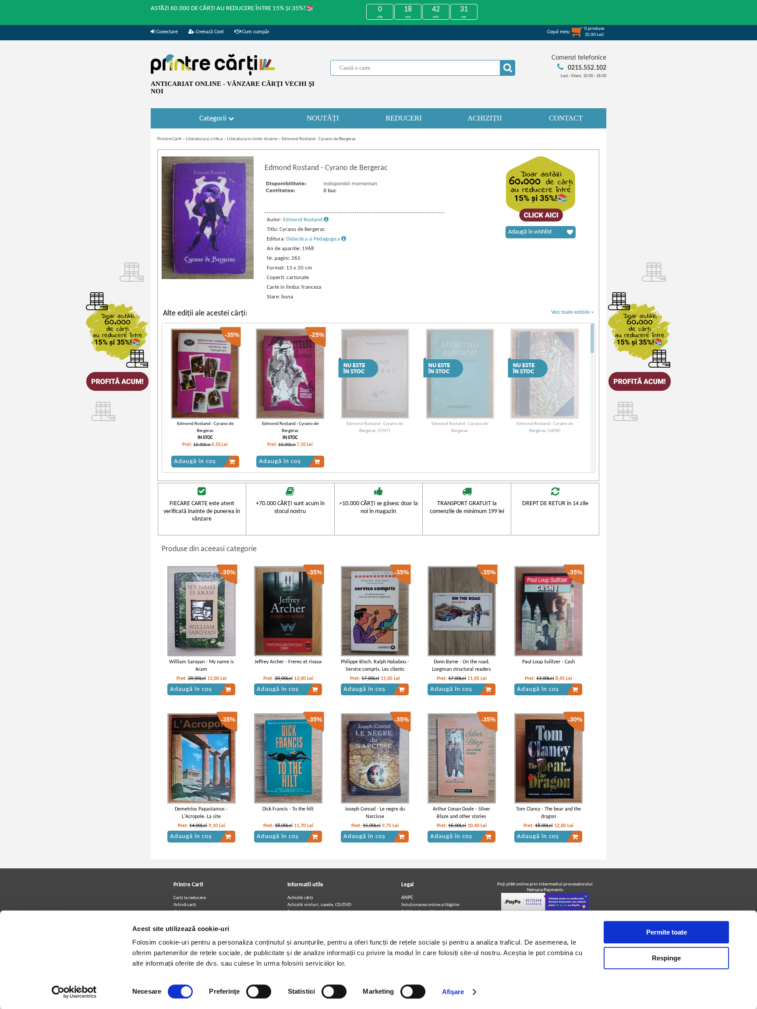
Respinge (666, 958)
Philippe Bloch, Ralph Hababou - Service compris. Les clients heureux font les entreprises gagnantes (375, 673)
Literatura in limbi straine (252, 139)
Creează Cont (209, 32)
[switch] (258, 991)
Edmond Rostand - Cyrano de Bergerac (319, 139)
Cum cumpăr (255, 32)
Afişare (453, 991)
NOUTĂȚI (323, 118)
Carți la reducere (189, 898)
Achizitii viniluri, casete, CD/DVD (319, 905)
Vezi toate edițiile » (572, 312)
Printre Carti (169, 139)
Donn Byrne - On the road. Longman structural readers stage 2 (461, 669)
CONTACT (566, 118)
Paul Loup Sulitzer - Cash (548, 662)
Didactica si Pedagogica (313, 239)
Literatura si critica (204, 139)
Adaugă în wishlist (530, 232)
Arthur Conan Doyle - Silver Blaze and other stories (461, 813)
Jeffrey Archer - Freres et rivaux (288, 662)
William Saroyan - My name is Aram (201, 665)
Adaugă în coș (195, 461)
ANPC (407, 897)
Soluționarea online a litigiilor (430, 905)
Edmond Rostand (303, 220)
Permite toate (666, 932)
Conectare (166, 32)
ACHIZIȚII (484, 118)
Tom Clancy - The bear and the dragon (548, 813)
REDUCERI (404, 118)
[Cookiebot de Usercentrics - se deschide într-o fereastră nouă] (74, 991)
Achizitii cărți (300, 898)
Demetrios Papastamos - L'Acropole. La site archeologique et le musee (201, 817)
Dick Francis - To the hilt (288, 809)
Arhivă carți (184, 905)
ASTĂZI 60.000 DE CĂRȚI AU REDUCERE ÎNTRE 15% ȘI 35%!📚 (232, 8)
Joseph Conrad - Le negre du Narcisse (375, 813)
